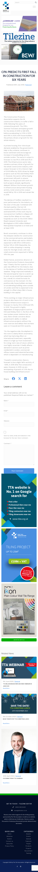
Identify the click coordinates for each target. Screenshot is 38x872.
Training (28, 853)
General (17, 681)
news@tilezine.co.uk (20, 810)
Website (6, 421)
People (28, 843)
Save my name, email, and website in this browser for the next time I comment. (17, 437)
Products (28, 846)
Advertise (10, 836)
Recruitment (28, 851)
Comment (7, 443)
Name (6, 401)
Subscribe (9, 843)
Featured (28, 85)
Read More (6, 688)
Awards (28, 834)
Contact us (9, 841)
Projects (28, 848)
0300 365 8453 (20, 807)
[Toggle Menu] (34, 7)
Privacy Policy (9, 846)
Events (28, 836)
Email (6, 411)
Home (9, 834)
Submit (9, 839)
